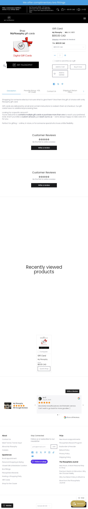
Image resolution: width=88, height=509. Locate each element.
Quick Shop (44, 369)
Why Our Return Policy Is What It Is (72, 477)
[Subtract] (54, 55)
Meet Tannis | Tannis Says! (12, 443)
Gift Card (42, 355)
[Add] (65, 55)
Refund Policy (64, 450)
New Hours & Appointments (69, 439)
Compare (43, 352)
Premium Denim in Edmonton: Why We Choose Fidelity (72, 472)
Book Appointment (9, 458)
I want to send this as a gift (65, 61)
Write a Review (72, 391)
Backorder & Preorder (67, 446)
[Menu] (84, 18)
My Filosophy (57, 32)
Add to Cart (60, 67)
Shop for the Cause (9, 483)
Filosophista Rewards (10, 473)
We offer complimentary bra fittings (44, 2)
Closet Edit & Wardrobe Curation (14, 466)
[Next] (83, 91)
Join (53, 447)
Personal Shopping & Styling (13, 462)
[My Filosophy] (9, 18)
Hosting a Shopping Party (12, 476)
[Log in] (79, 9)
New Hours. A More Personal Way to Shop (71, 467)
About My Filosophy (9, 446)
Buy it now (78, 67)
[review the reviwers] (79, 399)
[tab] (11, 91)
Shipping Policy (65, 457)
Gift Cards (6, 480)
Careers (5, 450)
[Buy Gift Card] (44, 342)
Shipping (55, 39)
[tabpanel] (44, 110)
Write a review (44, 148)
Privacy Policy (64, 454)
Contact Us (6, 439)
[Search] (58, 9)
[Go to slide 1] (57, 414)
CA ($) (84, 9)
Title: (58, 43)
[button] (53, 84)
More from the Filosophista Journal (69, 482)
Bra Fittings (6, 469)
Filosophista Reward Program (70, 443)
